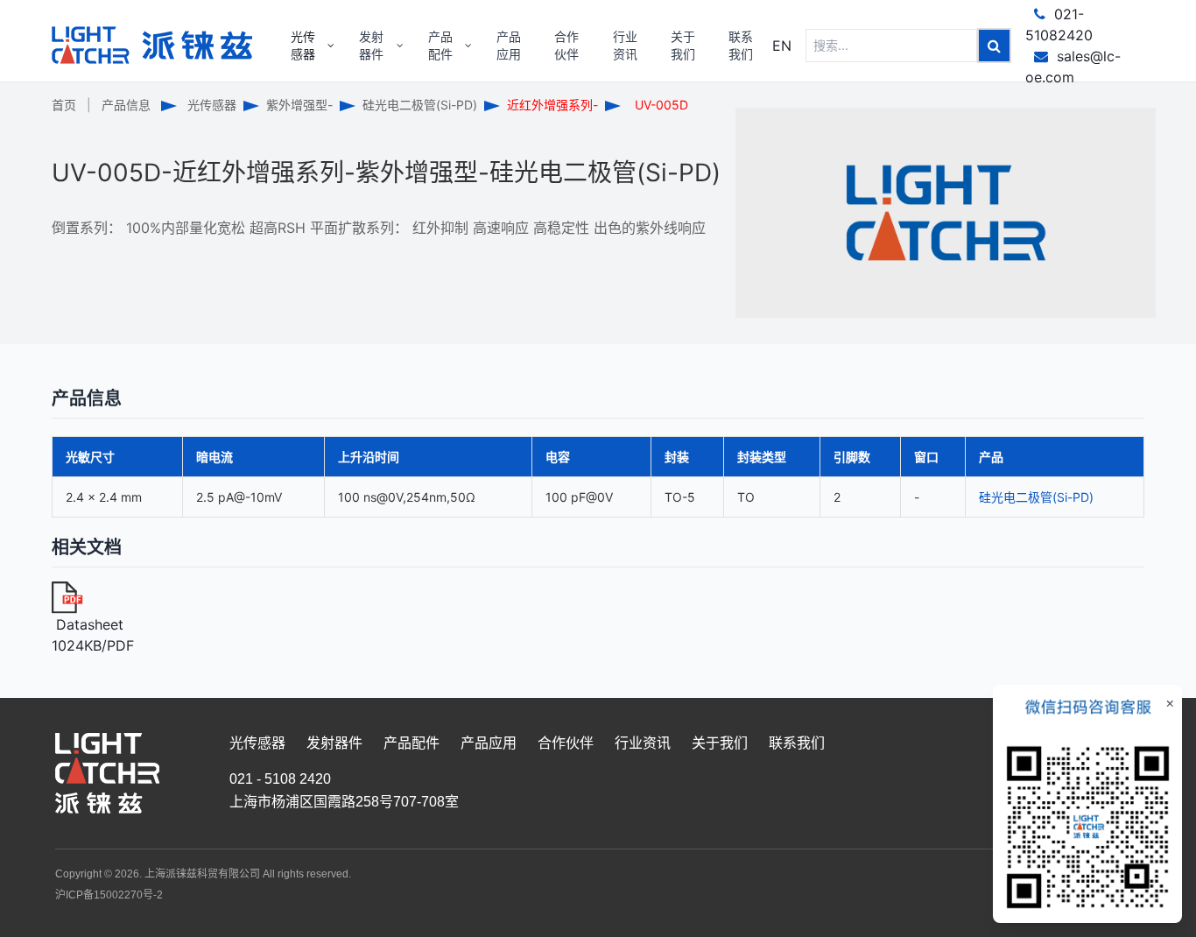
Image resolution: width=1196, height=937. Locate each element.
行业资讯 (643, 743)
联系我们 (797, 743)
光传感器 (211, 104)
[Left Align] (994, 45)
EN (781, 45)
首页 (64, 104)
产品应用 (489, 743)
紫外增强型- (299, 104)
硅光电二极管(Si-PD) (419, 104)
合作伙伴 (566, 743)
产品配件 (411, 743)
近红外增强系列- (552, 104)
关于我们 (720, 743)
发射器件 (334, 743)
